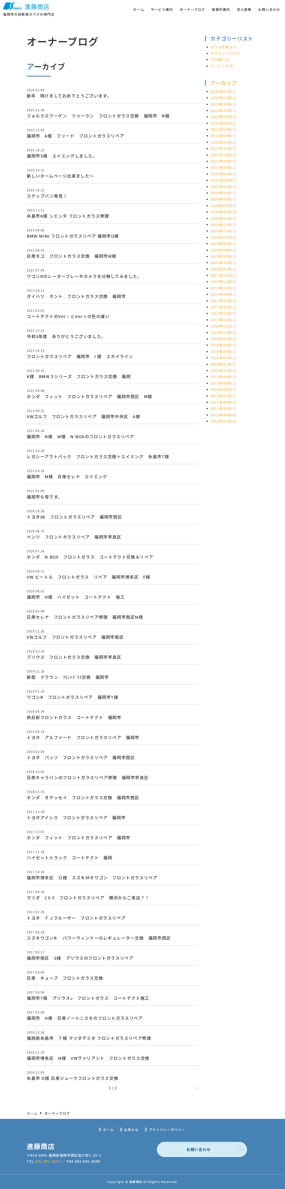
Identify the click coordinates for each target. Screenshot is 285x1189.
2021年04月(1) (224, 173)
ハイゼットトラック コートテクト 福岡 (69, 858)
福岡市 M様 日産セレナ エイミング (67, 476)
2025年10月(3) (224, 104)
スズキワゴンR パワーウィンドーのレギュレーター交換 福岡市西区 (99, 938)
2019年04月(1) (224, 249)
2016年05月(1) (224, 344)
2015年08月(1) (224, 389)
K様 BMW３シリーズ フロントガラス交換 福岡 (79, 376)
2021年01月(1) (224, 186)
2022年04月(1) (224, 135)
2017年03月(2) (224, 313)
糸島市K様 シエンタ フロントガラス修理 (68, 216)
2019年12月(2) (224, 224)
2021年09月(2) (224, 161)
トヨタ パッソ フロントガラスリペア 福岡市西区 (81, 757)
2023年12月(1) (224, 110)
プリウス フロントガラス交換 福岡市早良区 (74, 657)
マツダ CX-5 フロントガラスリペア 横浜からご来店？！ (88, 898)
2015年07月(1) (224, 395)
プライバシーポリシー (167, 1129)
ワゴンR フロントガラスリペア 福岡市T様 (73, 697)
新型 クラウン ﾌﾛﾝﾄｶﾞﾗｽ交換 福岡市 (68, 677)
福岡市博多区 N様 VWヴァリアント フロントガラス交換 (88, 1058)
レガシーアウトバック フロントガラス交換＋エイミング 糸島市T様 (98, 456)
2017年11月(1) (224, 281)
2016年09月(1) (224, 338)
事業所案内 (221, 9)
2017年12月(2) (224, 275)
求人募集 (244, 9)
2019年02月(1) (224, 256)
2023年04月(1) (224, 116)
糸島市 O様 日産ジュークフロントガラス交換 (72, 1078)
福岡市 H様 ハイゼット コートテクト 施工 (76, 597)
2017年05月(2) (224, 306)
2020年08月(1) (224, 199)
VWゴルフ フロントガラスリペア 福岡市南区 (75, 637)
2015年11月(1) (224, 370)
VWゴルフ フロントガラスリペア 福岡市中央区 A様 (83, 416)
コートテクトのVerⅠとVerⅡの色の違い (68, 316)
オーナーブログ (192, 9)
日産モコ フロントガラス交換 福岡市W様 (71, 256)
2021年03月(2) (224, 180)
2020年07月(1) (224, 205)
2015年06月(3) (224, 402)
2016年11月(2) (224, 332)
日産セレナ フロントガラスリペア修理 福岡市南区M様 (85, 617)
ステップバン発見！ (47, 196)
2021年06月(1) (224, 167)
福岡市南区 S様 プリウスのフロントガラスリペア (80, 958)
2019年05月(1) (224, 243)
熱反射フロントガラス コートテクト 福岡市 (74, 717)
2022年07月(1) (224, 129)
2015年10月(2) (224, 376)
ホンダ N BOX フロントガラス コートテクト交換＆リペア (90, 557)
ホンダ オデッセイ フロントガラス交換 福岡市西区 (83, 797)
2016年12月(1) (224, 325)
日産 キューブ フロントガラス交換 (65, 978)
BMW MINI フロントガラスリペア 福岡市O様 (73, 236)
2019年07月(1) (224, 237)
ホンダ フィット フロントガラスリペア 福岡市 (78, 837)
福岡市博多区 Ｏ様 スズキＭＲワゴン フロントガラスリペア (92, 878)
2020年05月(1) (224, 218)
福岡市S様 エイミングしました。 (62, 156)
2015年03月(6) (224, 421)
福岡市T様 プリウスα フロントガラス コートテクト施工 (88, 998)
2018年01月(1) (224, 268)
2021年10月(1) (224, 154)
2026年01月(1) (224, 91)
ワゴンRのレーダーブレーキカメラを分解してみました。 (84, 276)
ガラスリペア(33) (225, 53)
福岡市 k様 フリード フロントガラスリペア (75, 136)
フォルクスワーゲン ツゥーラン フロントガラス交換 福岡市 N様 (98, 116)
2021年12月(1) (224, 148)
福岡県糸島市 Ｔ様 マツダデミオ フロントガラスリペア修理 (89, 1038)
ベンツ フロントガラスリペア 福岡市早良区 (74, 537)
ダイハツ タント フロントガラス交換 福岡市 (76, 296)
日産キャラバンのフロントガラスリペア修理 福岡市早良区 (88, 777)
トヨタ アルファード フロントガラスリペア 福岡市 (83, 737)
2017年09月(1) (224, 294)
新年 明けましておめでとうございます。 (69, 96)
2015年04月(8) (224, 414)
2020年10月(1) (224, 192)
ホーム (138, 9)
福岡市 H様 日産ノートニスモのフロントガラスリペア (85, 1018)
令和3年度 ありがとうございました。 (66, 336)
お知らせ (131, 1129)
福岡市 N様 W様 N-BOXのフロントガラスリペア (80, 436)
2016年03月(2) (224, 357)
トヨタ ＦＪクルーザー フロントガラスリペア (76, 918)
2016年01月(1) (224, 364)
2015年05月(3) (224, 408)
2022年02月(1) (224, 142)
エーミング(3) (222, 65)
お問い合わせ (269, 9)
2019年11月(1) (224, 230)
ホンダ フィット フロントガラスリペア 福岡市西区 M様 (89, 396)
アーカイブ (224, 82)
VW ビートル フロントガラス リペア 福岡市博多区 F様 (88, 577)
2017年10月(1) (224, 287)
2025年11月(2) (224, 97)
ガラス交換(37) (223, 46)
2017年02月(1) (224, 319)
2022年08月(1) (224, 123)
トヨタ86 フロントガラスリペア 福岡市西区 (74, 517)
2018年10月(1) (224, 262)
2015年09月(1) (224, 383)
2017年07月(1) (224, 300)
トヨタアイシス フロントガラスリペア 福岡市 (76, 817)
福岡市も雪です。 (44, 497)
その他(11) (220, 59)
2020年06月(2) (224, 211)
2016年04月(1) (224, 351)
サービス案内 (162, 9)
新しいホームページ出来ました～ (60, 176)
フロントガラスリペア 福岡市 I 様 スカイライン (80, 356)
